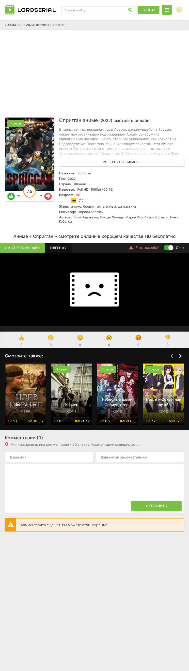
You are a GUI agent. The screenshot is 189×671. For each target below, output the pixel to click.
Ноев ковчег (25, 404)
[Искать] (130, 10)
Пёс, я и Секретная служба (163, 402)
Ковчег (71, 404)
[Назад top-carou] (171, 356)
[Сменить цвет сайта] (179, 10)
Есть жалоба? (147, 247)
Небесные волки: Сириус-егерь (117, 402)
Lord (36, 10)
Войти (148, 10)
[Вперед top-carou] (180, 356)
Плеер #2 (58, 248)
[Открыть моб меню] (167, 10)
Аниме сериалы (37, 25)
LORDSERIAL (14, 25)
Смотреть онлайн (22, 248)
